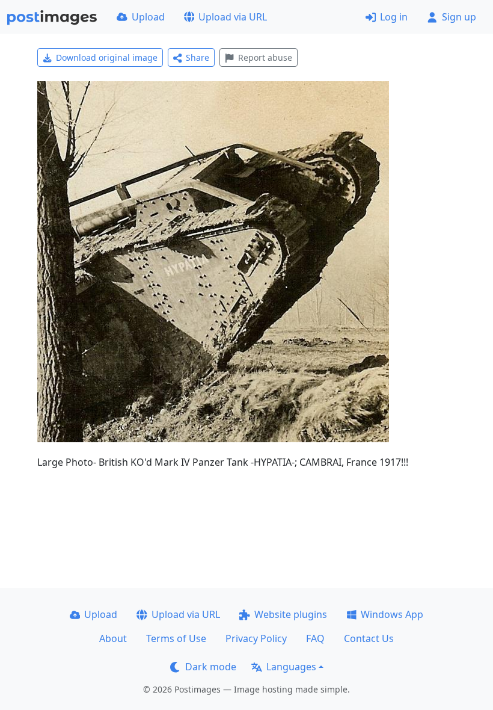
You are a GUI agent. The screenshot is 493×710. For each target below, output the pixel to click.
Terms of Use (176, 638)
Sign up (459, 16)
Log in (394, 16)
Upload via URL (232, 16)
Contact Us (369, 638)
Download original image (107, 57)
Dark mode (210, 666)
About (113, 638)
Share (197, 57)
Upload (148, 16)
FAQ (315, 638)
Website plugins (290, 614)
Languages (291, 666)
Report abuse (265, 57)
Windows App (392, 614)
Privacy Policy (256, 638)
